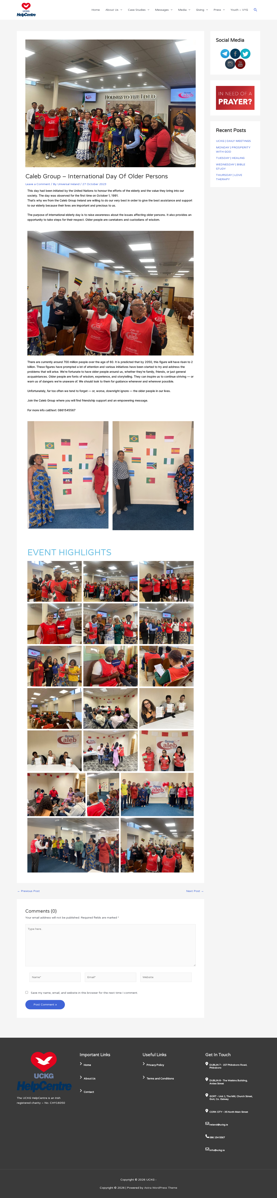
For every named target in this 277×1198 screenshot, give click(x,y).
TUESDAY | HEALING (230, 158)
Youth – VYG (239, 10)
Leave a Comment (37, 184)
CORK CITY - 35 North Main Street (228, 1111)
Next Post (195, 891)
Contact (89, 1092)
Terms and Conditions (160, 1078)
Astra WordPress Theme (160, 1187)
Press (217, 10)
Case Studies (137, 10)
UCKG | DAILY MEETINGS (233, 141)
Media (182, 10)
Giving (200, 10)
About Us (111, 10)
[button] (120, 10)
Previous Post (28, 891)
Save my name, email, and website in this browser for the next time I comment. (84, 993)
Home (95, 10)
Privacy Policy (155, 1065)
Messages (162, 10)
